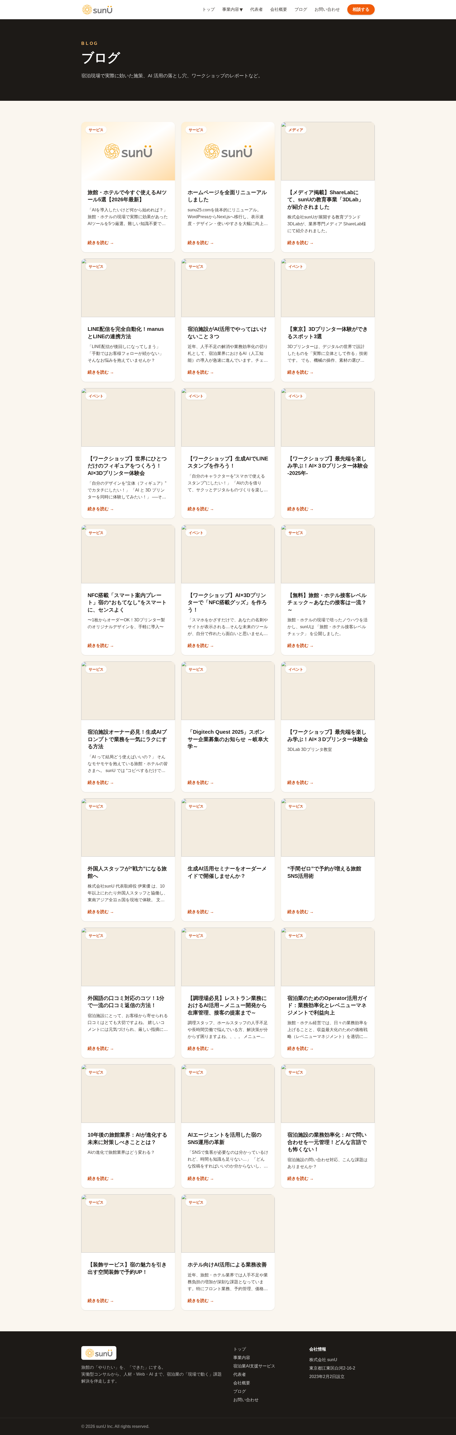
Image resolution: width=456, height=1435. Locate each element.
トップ (208, 9)
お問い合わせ (327, 9)
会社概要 (278, 9)
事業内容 (232, 9)
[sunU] (97, 9)
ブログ (300, 9)
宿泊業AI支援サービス (254, 1366)
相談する (361, 9)
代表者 (256, 9)
